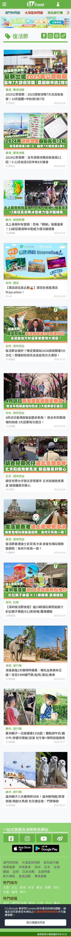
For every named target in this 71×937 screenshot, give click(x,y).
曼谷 (39, 887)
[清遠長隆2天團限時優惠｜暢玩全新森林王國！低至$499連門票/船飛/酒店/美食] (35, 644)
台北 (14, 887)
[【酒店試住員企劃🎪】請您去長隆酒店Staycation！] (35, 261)
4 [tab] (44, 22)
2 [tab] (33, 22)
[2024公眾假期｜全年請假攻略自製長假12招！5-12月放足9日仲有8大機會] (35, 131)
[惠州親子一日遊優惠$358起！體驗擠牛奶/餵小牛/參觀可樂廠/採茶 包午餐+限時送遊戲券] (35, 707)
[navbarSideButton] (4, 4)
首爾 (48, 887)
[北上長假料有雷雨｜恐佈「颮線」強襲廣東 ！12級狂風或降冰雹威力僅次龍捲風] (35, 198)
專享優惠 (40, 876)
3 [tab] (38, 22)
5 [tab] (33, 27)
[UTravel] (35, 4)
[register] (58, 4)
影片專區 (9, 876)
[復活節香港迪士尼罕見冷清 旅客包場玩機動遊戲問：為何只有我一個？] (35, 517)
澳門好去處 (19, 903)
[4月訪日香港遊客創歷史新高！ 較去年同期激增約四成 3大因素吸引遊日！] (35, 391)
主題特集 (44, 871)
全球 (16, 871)
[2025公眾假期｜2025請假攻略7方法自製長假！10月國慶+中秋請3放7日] (35, 68)
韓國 (6, 871)
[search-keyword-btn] (66, 4)
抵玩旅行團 (55, 12)
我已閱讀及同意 (35, 922)
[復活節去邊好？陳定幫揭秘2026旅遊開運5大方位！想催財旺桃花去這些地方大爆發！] (35, 324)
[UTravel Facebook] (11, 838)
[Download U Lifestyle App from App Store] (23, 848)
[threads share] (57, 36)
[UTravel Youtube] (44, 838)
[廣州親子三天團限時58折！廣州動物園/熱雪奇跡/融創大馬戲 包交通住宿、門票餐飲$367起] (35, 770)
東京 (31, 887)
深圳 (37, 867)
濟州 (23, 892)
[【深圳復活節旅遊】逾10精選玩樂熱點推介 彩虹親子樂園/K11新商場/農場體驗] (35, 581)
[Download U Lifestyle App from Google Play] (46, 848)
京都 (6, 892)
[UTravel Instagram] (27, 838)
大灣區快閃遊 (34, 12)
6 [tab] (38, 27)
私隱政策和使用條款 (46, 911)
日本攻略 (28, 871)
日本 (47, 867)
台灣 (57, 867)
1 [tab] (27, 22)
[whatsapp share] (50, 36)
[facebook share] (44, 36)
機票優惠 (9, 867)
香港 (23, 887)
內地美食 (25, 867)
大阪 (6, 887)
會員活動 (25, 876)
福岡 (14, 892)
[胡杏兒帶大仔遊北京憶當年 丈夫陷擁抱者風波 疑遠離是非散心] (35, 454)
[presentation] (67, 12)
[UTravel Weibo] (60, 838)
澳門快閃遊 (12, 12)
